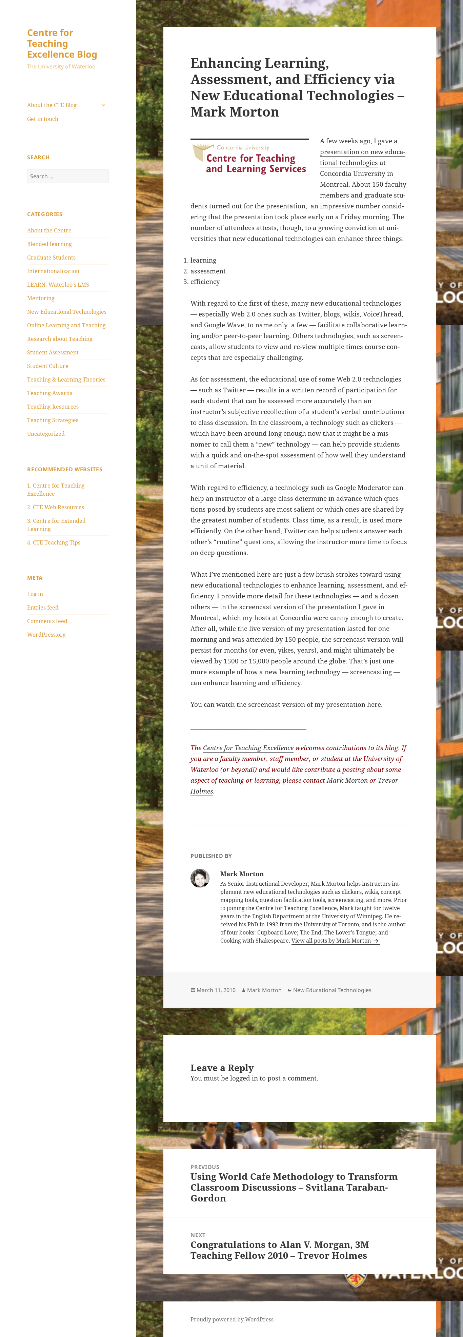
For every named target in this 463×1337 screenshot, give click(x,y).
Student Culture (47, 366)
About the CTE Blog (52, 105)
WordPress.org (46, 634)
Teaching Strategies (52, 420)
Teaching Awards (49, 393)
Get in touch (42, 119)
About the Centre (49, 230)
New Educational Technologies (66, 311)
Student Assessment (53, 352)
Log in (35, 594)
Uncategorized (46, 433)
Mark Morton (347, 780)
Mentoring (41, 298)
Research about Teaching (60, 339)
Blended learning (49, 244)
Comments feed (47, 621)
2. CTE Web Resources (55, 507)
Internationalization (53, 271)
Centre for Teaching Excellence (248, 747)
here (374, 704)
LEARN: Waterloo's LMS (58, 284)
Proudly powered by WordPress (232, 1319)
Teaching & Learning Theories (66, 379)
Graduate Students (51, 257)
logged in (244, 1078)
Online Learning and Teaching (66, 325)
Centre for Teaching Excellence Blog (62, 43)
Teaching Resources (53, 406)
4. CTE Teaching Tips (53, 542)
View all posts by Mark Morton (331, 940)
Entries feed (43, 607)
